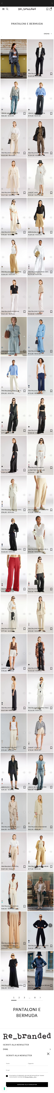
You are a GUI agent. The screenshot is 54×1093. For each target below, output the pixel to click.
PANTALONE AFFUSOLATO (38, 510)
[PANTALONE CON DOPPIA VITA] (14, 257)
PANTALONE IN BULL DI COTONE (14, 391)
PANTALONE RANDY (36, 628)
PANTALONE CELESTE (10, 192)
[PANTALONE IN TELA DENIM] (40, 970)
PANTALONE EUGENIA (10, 906)
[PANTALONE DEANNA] (14, 574)
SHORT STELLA (34, 747)
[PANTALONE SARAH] (14, 217)
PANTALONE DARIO (35, 73)
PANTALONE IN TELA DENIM (39, 985)
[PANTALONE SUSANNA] (14, 296)
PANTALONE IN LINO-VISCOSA (13, 510)
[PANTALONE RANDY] (40, 614)
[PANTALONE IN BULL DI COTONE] (14, 376)
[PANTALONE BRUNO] (14, 693)
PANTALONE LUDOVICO (11, 153)
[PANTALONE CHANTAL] (14, 851)
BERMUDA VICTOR (9, 787)
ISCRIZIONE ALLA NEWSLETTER (27, 1084)
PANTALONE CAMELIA (36, 351)
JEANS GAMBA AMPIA (36, 113)
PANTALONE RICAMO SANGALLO (40, 272)
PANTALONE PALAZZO (10, 943)
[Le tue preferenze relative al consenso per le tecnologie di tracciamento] (4, 1088)
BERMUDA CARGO (35, 232)
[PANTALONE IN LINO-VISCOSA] (14, 495)
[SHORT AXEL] (40, 178)
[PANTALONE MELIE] (14, 812)
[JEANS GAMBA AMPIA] (40, 98)
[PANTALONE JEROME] (40, 415)
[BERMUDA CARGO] (40, 217)
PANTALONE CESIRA (36, 589)
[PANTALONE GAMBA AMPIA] (14, 970)
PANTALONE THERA (35, 668)
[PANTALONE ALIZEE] (14, 733)
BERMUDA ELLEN (8, 351)
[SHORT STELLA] (40, 733)
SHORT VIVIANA (8, 668)
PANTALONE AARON (36, 467)
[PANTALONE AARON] (40, 455)
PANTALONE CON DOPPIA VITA (13, 272)
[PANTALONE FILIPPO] (40, 296)
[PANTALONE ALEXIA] (40, 891)
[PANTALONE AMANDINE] (40, 812)
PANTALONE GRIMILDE (37, 391)
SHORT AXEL (33, 192)
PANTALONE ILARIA (9, 628)
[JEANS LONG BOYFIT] (14, 98)
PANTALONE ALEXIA (36, 906)
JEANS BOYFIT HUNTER (37, 787)
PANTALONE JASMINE (10, 470)
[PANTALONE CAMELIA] (40, 336)
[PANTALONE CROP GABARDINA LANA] (40, 851)
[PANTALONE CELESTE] (14, 178)
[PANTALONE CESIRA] (40, 574)
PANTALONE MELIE (9, 827)
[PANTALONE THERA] (40, 653)
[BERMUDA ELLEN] (14, 336)
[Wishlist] (47, 9)
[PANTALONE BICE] (14, 59)
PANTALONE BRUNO (9, 708)
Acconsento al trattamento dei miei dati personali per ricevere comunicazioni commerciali (26, 1076)
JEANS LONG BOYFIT (10, 113)
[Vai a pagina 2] (40, 997)
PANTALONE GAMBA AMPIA (12, 985)
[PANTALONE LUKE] (14, 415)
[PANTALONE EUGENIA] (14, 891)
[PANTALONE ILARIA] (14, 614)
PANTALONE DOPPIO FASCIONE (40, 708)
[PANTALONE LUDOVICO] (14, 138)
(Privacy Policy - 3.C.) (30, 1077)
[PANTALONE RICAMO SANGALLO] (40, 257)
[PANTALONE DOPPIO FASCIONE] (40, 693)
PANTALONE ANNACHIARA (38, 153)
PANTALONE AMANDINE (37, 827)
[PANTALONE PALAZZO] (14, 931)
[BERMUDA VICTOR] (14, 772)
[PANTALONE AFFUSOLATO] (40, 495)
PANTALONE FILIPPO (36, 311)
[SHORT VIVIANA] (14, 653)
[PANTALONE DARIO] (40, 59)
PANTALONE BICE (8, 73)
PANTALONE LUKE (8, 430)
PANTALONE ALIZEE (9, 747)
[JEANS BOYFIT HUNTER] (40, 772)
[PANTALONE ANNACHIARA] (40, 138)
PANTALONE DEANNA (10, 589)
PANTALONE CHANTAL (10, 866)
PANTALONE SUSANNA (10, 311)
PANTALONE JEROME (36, 430)
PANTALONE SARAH (9, 232)
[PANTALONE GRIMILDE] (40, 376)
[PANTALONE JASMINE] (14, 455)
